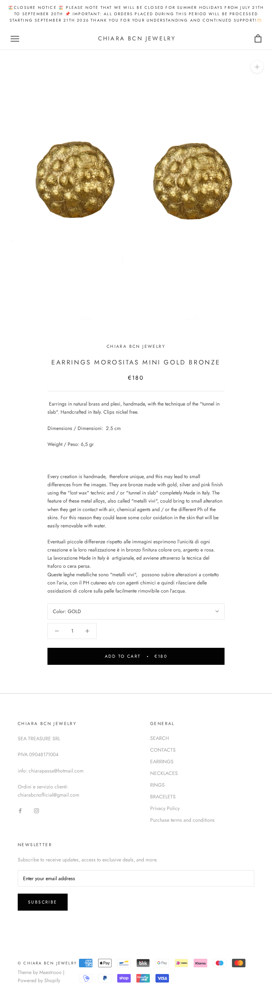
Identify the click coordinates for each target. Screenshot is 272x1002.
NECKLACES (164, 773)
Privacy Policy (165, 808)
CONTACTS (163, 749)
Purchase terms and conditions (182, 819)
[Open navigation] (15, 39)
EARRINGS (162, 761)
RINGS (157, 784)
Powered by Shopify (39, 980)
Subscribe (42, 902)
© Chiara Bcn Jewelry (47, 963)
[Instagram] (36, 810)
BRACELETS (163, 796)
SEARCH (159, 738)
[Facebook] (20, 810)
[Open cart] (258, 39)
